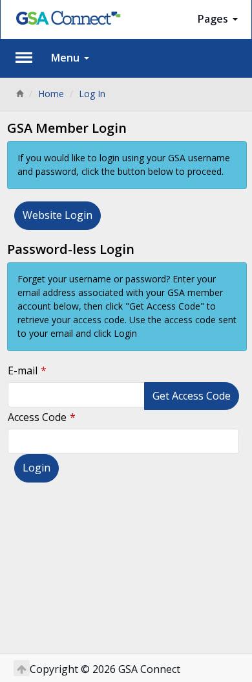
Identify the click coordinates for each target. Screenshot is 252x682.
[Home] (19, 93)
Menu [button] (66, 58)
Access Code (37, 417)
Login (36, 467)
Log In (92, 93)
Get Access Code (191, 396)
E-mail (22, 370)
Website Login (57, 215)
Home (51, 93)
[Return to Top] (22, 668)
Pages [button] (214, 19)
